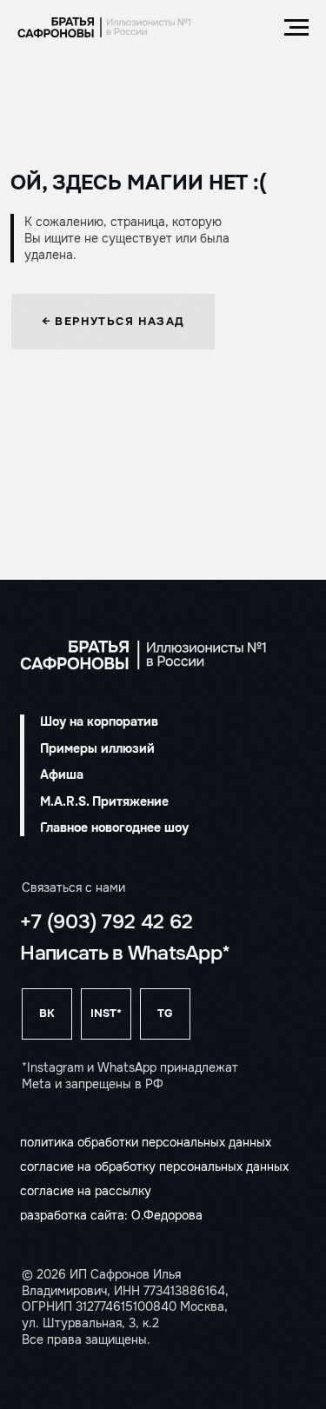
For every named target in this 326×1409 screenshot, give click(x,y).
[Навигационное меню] (296, 28)
